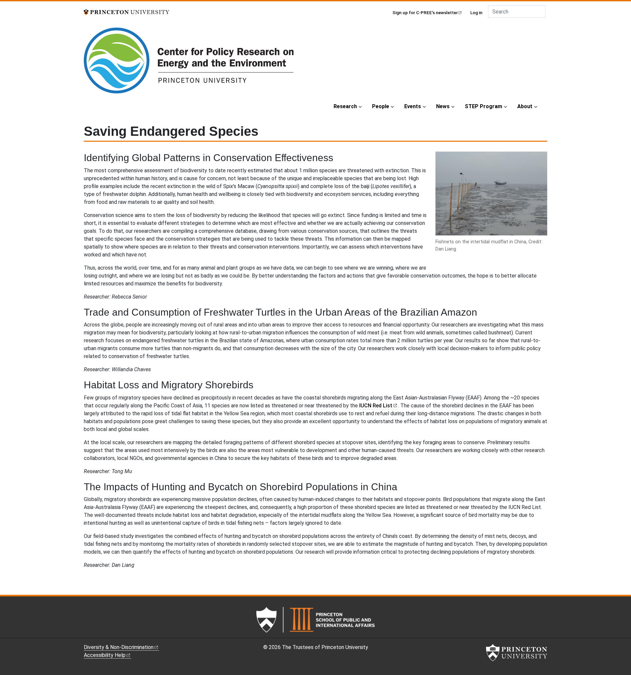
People (380, 106)
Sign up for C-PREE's (425, 12)
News (443, 106)
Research (345, 106)
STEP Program (483, 106)
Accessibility (105, 655)
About (524, 106)
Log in (476, 12)
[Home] (188, 63)
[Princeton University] (126, 12)
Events (412, 106)
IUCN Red (375, 405)
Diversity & (118, 647)
